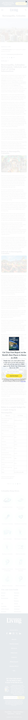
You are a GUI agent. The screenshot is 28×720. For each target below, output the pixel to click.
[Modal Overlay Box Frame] (14, 360)
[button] (26, 1)
